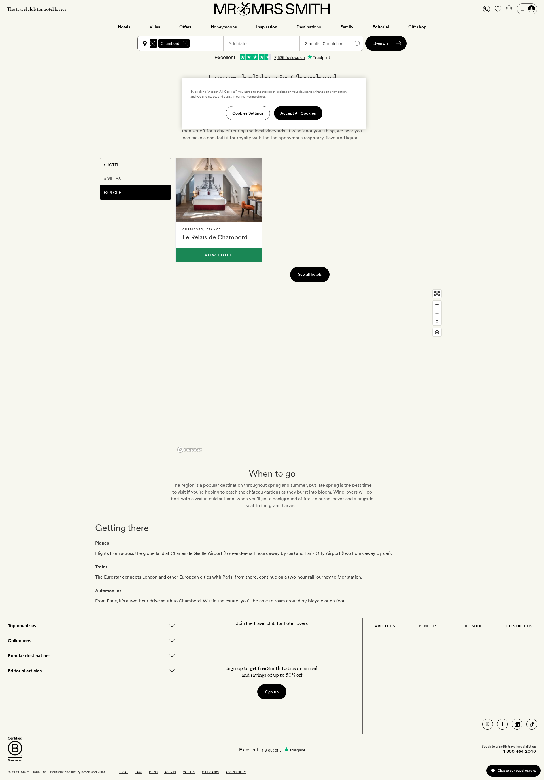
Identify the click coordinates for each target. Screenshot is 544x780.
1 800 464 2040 (519, 751)
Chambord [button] (170, 43)
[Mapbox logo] (189, 449)
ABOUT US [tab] (385, 626)
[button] (486, 8)
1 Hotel (111, 165)
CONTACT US (519, 626)
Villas (155, 26)
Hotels (124, 26)
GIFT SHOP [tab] (472, 626)
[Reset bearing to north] (437, 321)
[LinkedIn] (517, 724)
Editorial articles (25, 670)
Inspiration (266, 26)
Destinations (309, 26)
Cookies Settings (248, 113)
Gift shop (417, 26)
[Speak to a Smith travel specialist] (486, 8)
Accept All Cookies (298, 113)
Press (153, 772)
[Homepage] (272, 9)
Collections (19, 640)
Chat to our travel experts (517, 770)
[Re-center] (437, 332)
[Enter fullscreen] (437, 294)
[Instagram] (487, 724)
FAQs (138, 772)
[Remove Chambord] (185, 43)
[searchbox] (209, 43)
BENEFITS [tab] (428, 626)
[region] (309, 371)
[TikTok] (531, 724)
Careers (189, 772)
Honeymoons (224, 26)
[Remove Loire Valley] (152, 43)
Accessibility (236, 772)
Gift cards (210, 772)
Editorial (381, 26)
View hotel (218, 255)
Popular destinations (29, 655)
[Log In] (527, 8)
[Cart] (509, 8)
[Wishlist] (497, 8)
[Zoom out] (437, 313)
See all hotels (310, 274)
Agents (170, 772)
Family (346, 26)
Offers (185, 26)
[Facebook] (502, 724)
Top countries (22, 625)
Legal (123, 772)
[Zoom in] (437, 305)
